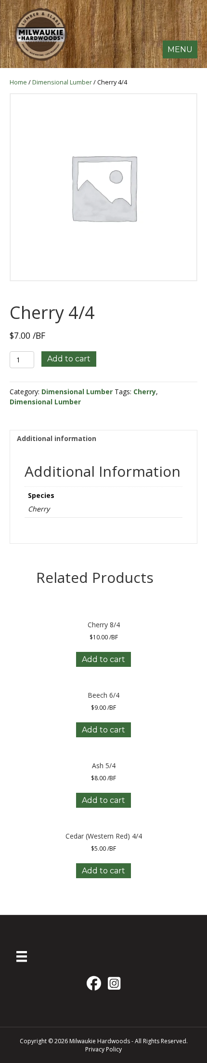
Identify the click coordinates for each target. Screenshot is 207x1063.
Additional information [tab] (56, 438)
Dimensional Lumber (62, 82)
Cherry (144, 391)
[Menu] (22, 956)
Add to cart (69, 358)
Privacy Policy (103, 1049)
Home (18, 82)
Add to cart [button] (103, 659)
